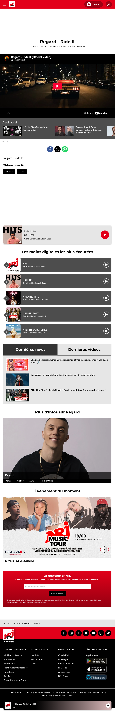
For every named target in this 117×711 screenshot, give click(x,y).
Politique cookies (68, 692)
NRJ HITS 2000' (31, 313)
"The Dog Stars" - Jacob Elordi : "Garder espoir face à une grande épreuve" (68, 390)
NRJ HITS (29, 235)
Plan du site (16, 692)
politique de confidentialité (37, 602)
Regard (9, 475)
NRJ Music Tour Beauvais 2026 (18, 560)
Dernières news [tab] (31, 349)
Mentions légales (42, 692)
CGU (56, 692)
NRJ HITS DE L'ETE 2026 (35, 329)
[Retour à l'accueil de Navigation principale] (12, 4)
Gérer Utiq (47, 695)
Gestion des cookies (64, 695)
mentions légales (21, 602)
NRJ (25, 263)
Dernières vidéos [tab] (84, 349)
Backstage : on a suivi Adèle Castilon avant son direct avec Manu (63, 374)
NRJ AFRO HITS (31, 296)
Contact (28, 692)
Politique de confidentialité (92, 692)
